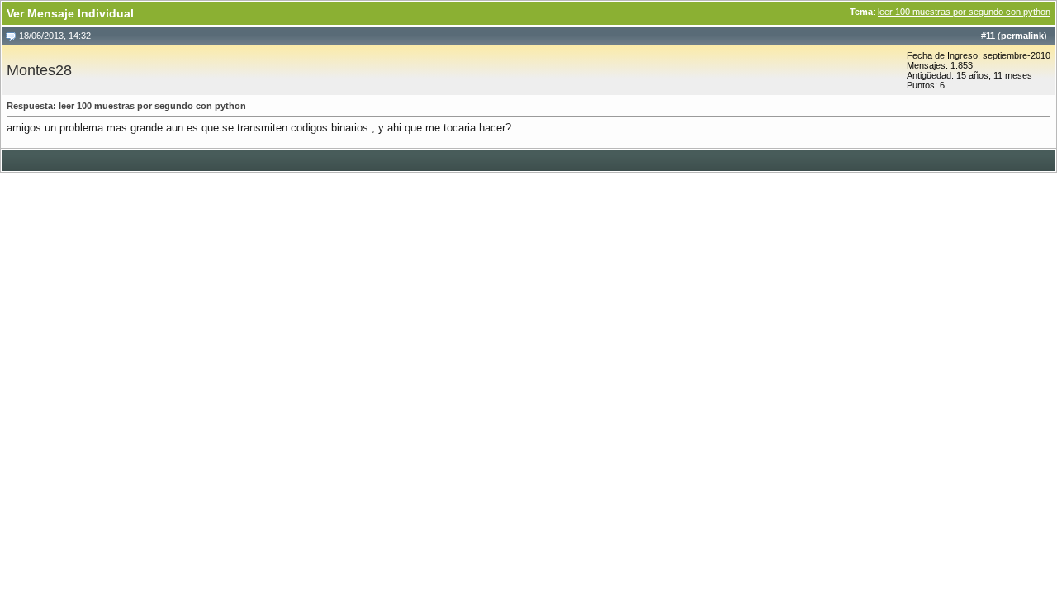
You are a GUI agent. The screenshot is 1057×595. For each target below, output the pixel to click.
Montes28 (39, 70)
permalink (1022, 35)
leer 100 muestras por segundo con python (964, 12)
